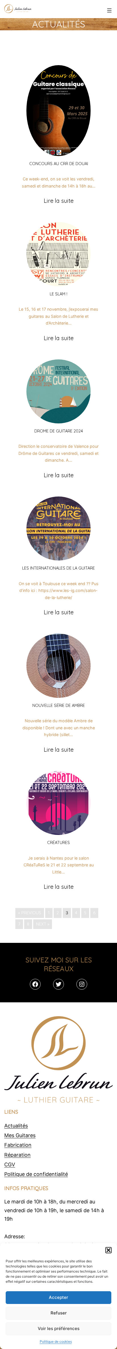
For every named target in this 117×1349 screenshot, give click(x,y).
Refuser (59, 1313)
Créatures (58, 842)
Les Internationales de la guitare (58, 568)
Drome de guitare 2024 (58, 431)
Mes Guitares (19, 1135)
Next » (42, 924)
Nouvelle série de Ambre (58, 705)
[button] (108, 1250)
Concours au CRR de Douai (58, 163)
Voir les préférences (59, 1328)
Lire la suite (59, 200)
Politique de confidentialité (36, 1174)
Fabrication (18, 1145)
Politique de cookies (56, 1341)
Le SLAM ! (58, 294)
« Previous (29, 912)
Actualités (16, 1126)
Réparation (17, 1155)
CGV (9, 1164)
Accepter (58, 1297)
